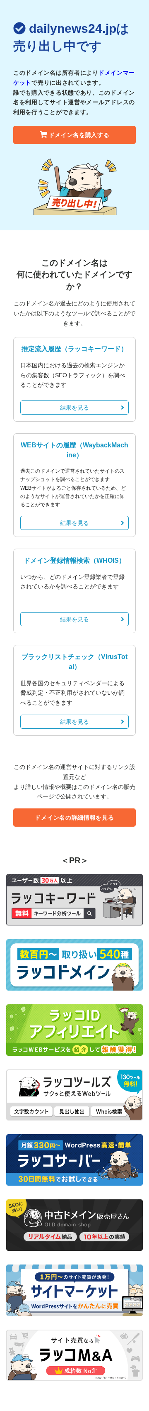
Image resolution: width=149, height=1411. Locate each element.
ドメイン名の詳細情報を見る (74, 817)
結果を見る (74, 407)
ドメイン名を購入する (79, 135)
